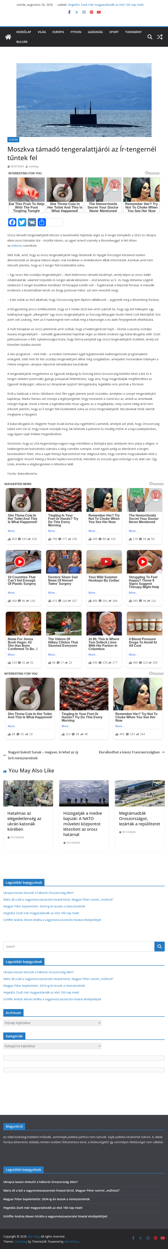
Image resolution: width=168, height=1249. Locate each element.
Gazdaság (95, 32)
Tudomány (133, 32)
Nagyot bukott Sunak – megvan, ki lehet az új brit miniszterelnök (43, 755)
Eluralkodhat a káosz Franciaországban (129, 752)
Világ (42, 32)
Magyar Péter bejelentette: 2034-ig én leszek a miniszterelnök (44, 906)
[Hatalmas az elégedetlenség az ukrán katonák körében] (28, 783)
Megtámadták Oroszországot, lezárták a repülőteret (139, 818)
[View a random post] (160, 37)
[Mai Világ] (8, 37)
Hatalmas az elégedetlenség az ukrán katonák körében (24, 821)
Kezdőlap (23, 32)
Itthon (75, 32)
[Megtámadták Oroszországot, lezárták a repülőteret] (140, 783)
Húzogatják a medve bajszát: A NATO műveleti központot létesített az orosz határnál (82, 823)
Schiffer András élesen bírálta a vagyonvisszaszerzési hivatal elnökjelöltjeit (52, 920)
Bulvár (21, 42)
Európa (58, 32)
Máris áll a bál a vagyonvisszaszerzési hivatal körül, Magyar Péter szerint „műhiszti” (58, 899)
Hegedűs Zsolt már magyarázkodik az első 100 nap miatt (106, 5)
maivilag (33, 166)
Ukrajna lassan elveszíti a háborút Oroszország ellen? (38, 893)
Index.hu (16, 246)
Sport (114, 32)
